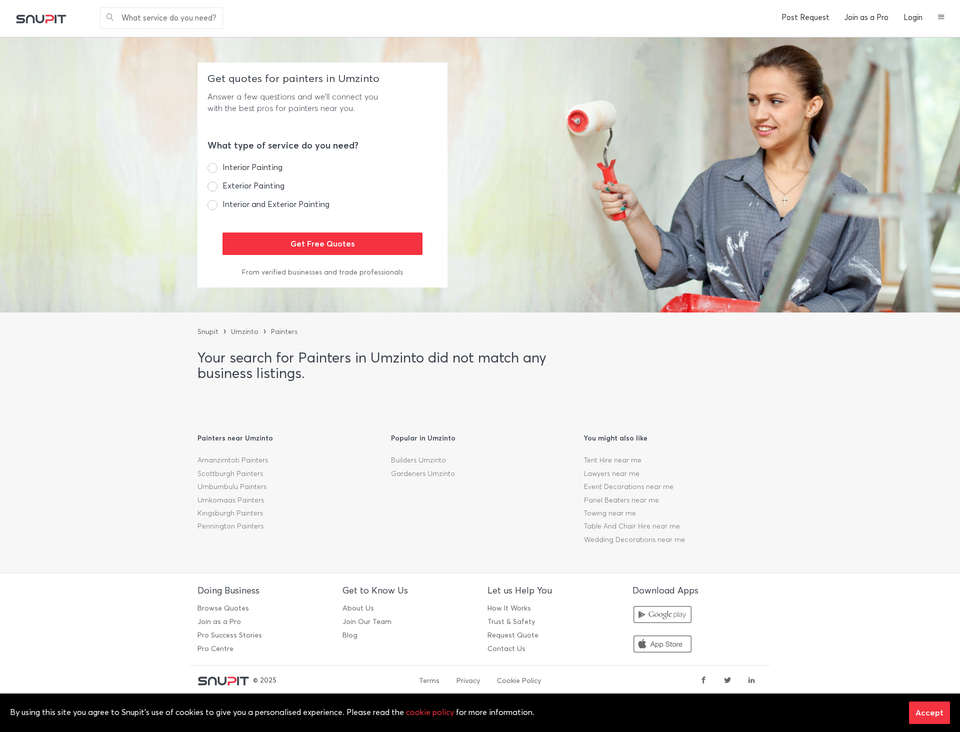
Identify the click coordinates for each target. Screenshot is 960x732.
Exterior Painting (253, 185)
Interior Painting (252, 167)
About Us (358, 608)
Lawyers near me (612, 474)
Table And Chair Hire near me (632, 526)
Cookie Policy (519, 680)
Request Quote (513, 635)
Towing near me (610, 513)
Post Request (806, 17)
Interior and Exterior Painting (276, 204)
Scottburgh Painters (230, 474)
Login (913, 17)
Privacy (468, 680)
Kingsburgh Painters (230, 513)
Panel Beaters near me (621, 500)
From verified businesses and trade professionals (322, 272)
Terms (429, 680)
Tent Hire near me (613, 460)
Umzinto (244, 332)
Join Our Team (367, 622)
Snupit (208, 332)
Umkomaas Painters (231, 500)
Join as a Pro (866, 17)
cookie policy (430, 712)
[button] (941, 18)
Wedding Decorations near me (634, 540)
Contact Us (507, 648)
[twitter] (727, 681)
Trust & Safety (511, 622)
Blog (350, 635)
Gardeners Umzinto (423, 474)
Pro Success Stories (230, 635)
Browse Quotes (223, 608)
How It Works (509, 608)
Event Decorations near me (629, 486)
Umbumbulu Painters (232, 486)
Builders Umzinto (418, 460)
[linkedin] (751, 681)
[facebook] (703, 681)
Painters (284, 332)
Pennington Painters (231, 526)
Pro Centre (216, 648)
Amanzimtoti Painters (233, 460)
